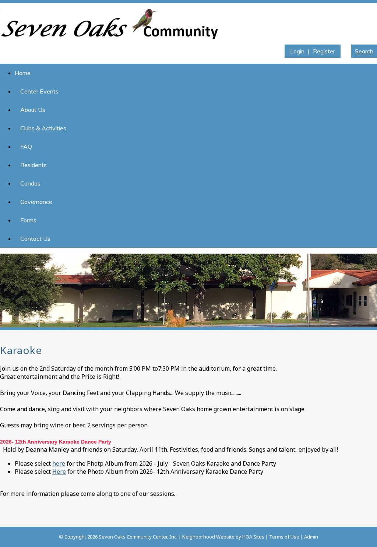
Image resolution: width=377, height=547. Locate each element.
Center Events (39, 91)
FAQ (26, 146)
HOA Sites (253, 536)
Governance (36, 201)
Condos (30, 183)
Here (59, 471)
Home (23, 73)
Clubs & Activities (43, 128)
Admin (311, 536)
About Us (32, 109)
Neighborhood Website (208, 536)
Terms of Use (284, 536)
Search (364, 51)
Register (324, 51)
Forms (28, 220)
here (58, 463)
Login (297, 51)
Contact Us (35, 238)
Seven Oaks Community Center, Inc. (138, 536)
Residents (33, 165)
